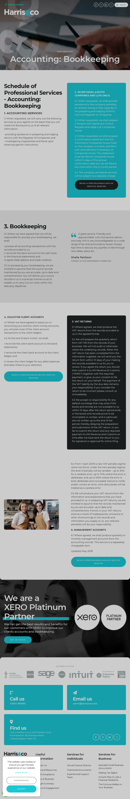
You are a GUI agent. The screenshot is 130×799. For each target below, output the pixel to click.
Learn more (21, 773)
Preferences (21, 780)
